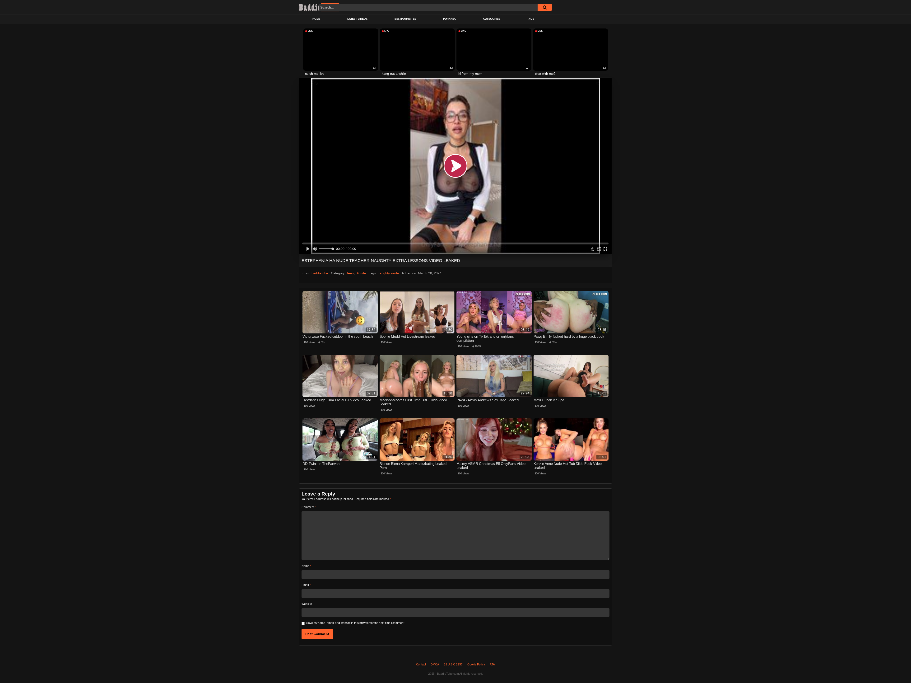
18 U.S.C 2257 (453, 664)
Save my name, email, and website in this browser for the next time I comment (355, 623)
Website (307, 604)
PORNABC (449, 18)
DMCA (435, 664)
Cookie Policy (476, 664)
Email (306, 585)
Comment (309, 507)
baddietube (319, 273)
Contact (421, 664)
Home (316, 18)
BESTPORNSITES (405, 18)
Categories (491, 18)
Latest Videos (357, 18)
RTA (492, 664)
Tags (530, 18)
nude (395, 273)
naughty (383, 273)
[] (545, 7)
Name (306, 566)
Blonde (361, 273)
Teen (350, 273)
